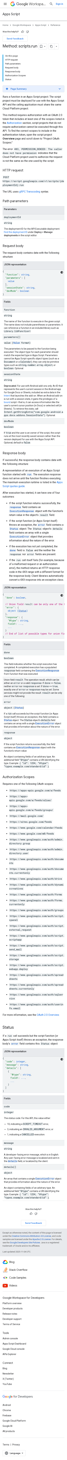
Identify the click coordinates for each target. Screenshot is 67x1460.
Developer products (13, 1308)
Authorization (14, 122)
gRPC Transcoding (29, 191)
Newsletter (8, 1373)
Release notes (10, 1313)
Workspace (38, 4)
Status (14, 528)
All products (9, 1431)
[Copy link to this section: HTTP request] (26, 171)
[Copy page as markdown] (51, 46)
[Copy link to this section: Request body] (26, 246)
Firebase (7, 1415)
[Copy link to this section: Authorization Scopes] (37, 777)
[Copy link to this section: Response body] (29, 453)
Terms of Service (11, 1324)
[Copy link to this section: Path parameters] (31, 201)
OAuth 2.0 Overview (48, 1014)
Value (16, 342)
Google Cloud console (14, 1349)
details (12, 1161)
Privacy (16, 1444)
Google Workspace (22, 25)
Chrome (7, 1410)
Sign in (59, 4)
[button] (33, 89)
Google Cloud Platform (14, 1420)
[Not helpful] (27, 31)
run (29, 474)
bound (7, 402)
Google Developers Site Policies (25, 1242)
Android (7, 1405)
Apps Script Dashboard (14, 1343)
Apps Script (11, 14)
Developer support (12, 1319)
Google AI (7, 1426)
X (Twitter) (8, 1379)
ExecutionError (19, 536)
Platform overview (12, 1303)
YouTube (7, 1384)
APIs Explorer (9, 1354)
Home (5, 25)
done (13, 550)
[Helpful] (22, 31)
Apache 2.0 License (41, 1239)
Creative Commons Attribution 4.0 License (31, 1236)
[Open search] (51, 4)
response (15, 507)
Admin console (10, 1338)
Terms (6, 1444)
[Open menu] (5, 4)
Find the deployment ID (15, 232)
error (41, 524)
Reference (55, 25)
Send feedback (15, 38)
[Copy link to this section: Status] (17, 1028)
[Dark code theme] (61, 272)
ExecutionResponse (22, 511)
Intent (7, 395)
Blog (5, 1368)
